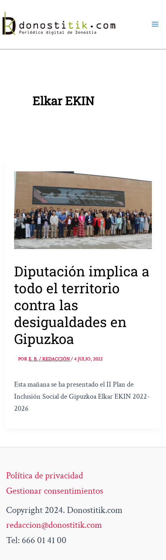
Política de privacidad (44, 475)
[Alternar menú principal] (155, 24)
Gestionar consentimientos (54, 491)
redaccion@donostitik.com (54, 525)
